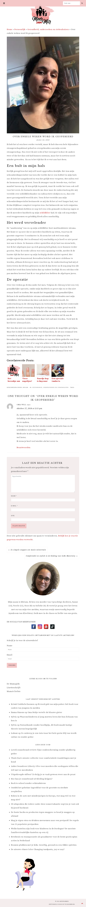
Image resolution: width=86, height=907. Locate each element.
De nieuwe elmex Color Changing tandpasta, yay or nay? (38, 849)
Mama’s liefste (14, 691)
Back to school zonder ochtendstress (28, 783)
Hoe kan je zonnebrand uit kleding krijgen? (32, 779)
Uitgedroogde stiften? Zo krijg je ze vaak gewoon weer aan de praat (43, 774)
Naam (14, 496)
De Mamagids (13, 684)
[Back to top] (82, 904)
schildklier (45, 213)
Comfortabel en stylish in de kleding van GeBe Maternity (50, 556)
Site (13, 515)
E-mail (14, 506)
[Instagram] (40, 626)
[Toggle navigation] (4, 3)
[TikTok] (52, 626)
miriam (25, 387)
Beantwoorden (24, 447)
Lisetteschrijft (13, 687)
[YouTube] (46, 626)
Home (9, 29)
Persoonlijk (19, 29)
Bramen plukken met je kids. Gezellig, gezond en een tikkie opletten (44, 845)
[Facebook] (33, 626)
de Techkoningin (68, 904)
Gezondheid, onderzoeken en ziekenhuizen (48, 29)
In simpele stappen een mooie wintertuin (28, 550)
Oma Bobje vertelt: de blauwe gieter (45, 712)
